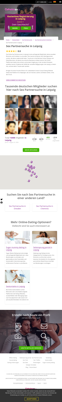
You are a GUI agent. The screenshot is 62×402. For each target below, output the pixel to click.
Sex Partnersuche (37, 358)
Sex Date (25, 362)
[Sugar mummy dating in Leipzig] (17, 237)
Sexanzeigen (36, 362)
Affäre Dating (13, 358)
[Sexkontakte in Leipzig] (17, 276)
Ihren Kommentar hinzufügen (16, 80)
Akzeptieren (32, 399)
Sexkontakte (48, 360)
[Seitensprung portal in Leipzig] (44, 237)
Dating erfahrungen (13, 362)
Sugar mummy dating (49, 362)
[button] (34, 174)
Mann (15, 28)
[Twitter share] (1, 199)
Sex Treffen (36, 360)
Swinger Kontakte (31, 365)
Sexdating (48, 358)
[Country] (54, 1)
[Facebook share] (1, 202)
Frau (26, 28)
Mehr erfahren (31, 150)
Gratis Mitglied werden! (31, 348)
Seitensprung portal (25, 358)
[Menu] (60, 2)
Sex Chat (25, 360)
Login (50, 2)
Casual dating (13, 360)
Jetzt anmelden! (41, 2)
